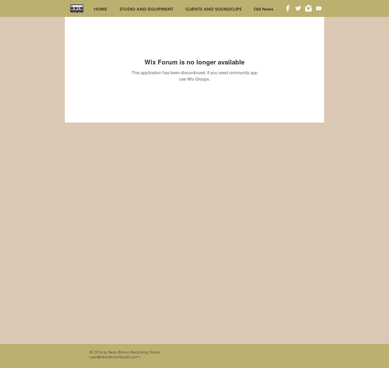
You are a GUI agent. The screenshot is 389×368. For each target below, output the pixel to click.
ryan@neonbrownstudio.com (114, 357)
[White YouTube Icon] (318, 8)
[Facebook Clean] (287, 8)
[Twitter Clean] (298, 8)
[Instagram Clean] (308, 8)
